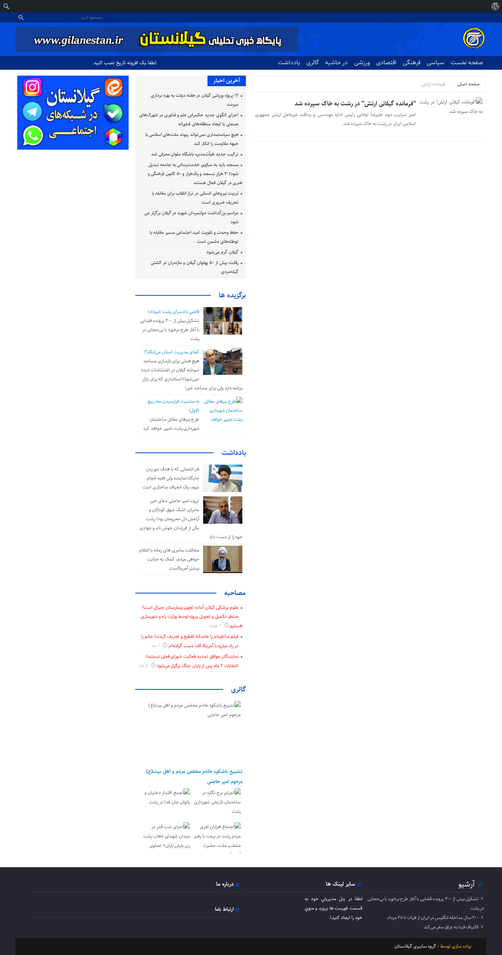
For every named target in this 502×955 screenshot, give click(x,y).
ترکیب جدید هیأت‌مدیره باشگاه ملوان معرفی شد (194, 154)
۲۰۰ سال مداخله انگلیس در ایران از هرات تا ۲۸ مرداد (432, 917)
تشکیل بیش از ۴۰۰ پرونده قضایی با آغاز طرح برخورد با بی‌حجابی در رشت (169, 329)
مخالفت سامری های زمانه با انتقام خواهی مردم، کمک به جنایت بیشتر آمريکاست (169, 559)
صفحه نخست (467, 62)
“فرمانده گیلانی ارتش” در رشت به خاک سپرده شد (355, 104)
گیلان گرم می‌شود (222, 252)
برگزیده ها (232, 295)
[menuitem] (495, 6)
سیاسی (435, 62)
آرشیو (466, 884)
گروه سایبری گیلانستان (415, 946)
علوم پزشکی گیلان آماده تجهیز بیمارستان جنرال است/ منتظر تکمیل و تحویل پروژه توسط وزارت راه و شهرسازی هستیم (191, 616)
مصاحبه (235, 593)
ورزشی (362, 62)
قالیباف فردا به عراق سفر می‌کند (451, 927)
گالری (312, 62)
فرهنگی (411, 62)
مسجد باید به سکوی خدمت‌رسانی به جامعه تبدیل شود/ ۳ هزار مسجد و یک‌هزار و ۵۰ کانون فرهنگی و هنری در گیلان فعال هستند (195, 173)
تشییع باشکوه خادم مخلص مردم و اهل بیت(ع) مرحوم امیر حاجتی (194, 776)
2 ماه (144, 665)
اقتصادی (386, 62)
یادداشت (289, 62)
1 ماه (156, 645)
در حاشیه (336, 62)
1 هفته (215, 625)
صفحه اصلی (468, 84)
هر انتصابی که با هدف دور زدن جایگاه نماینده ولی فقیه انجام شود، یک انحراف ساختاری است (170, 478)
